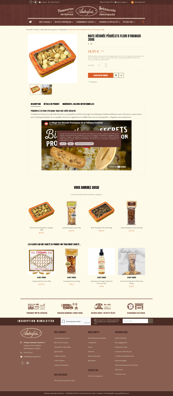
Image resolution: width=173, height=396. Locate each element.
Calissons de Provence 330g (41, 281)
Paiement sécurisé (121, 347)
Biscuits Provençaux (61, 343)
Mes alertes (92, 361)
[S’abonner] (150, 321)
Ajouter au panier (101, 75)
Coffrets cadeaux (60, 356)
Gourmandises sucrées (62, 338)
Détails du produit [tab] (51, 104)
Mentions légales (121, 361)
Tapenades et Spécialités (62, 347)
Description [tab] (36, 104)
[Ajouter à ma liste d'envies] (116, 75)
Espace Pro (109, 2)
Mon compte (93, 332)
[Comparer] (121, 75)
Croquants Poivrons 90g (71, 281)
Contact (44, 2)
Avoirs (90, 347)
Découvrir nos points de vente (64, 380)
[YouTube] (35, 2)
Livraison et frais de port (123, 352)
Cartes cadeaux (59, 361)
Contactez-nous (120, 374)
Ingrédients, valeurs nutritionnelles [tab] (78, 104)
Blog (101, 2)
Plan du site (119, 370)
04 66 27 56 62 (28, 352)
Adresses (91, 352)
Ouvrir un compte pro (95, 376)
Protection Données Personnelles (126, 365)
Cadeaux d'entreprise (61, 365)
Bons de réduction (94, 356)
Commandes (92, 343)
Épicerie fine (58, 352)
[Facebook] (30, 2)
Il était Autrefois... (121, 338)
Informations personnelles (97, 338)
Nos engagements (121, 343)
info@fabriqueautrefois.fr (32, 357)
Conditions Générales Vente (124, 356)
